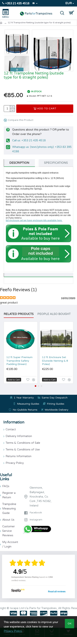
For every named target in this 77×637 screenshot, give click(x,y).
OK (70, 623)
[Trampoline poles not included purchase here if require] (38, 233)
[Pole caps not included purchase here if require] (38, 254)
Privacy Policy (13, 631)
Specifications (56, 162)
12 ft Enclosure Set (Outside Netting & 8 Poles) (55, 361)
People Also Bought (54, 314)
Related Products (19, 314)
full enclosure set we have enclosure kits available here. (34, 220)
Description (19, 162)
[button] (36, 50)
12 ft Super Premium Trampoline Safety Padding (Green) (19, 361)
